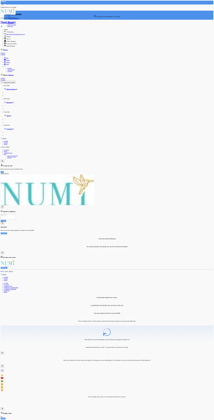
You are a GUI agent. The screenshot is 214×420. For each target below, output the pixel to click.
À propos (6, 150)
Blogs (5, 151)
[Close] (2, 161)
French (6, 142)
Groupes (9, 68)
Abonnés (9, 71)
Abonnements (11, 69)
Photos (5, 50)
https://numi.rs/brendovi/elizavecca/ (15, 34)
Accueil (6, 283)
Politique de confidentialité (12, 155)
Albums (10, 75)
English (6, 141)
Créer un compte (11, 24)
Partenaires (9, 157)
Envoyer (3, 220)
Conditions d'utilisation (11, 156)
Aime (8, 116)
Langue (4, 138)
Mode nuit (10, 26)
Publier (3, 418)
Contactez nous (8, 153)
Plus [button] (5, 154)
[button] (1, 26)
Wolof (5, 144)
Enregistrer (4, 267)
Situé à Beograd (10, 46)
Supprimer (3, 233)
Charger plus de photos (9, 82)
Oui (2, 172)
